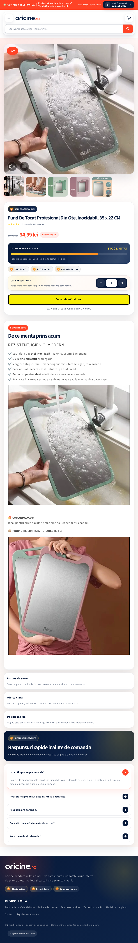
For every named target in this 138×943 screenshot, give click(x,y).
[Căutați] (128, 29)
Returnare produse (70, 907)
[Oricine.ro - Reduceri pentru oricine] (21, 866)
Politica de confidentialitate (19, 907)
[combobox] (64, 29)
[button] (9, 18)
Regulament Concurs (28, 914)
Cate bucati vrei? (21, 280)
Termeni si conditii (93, 907)
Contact (9, 914)
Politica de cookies (48, 907)
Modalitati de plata (116, 907)
